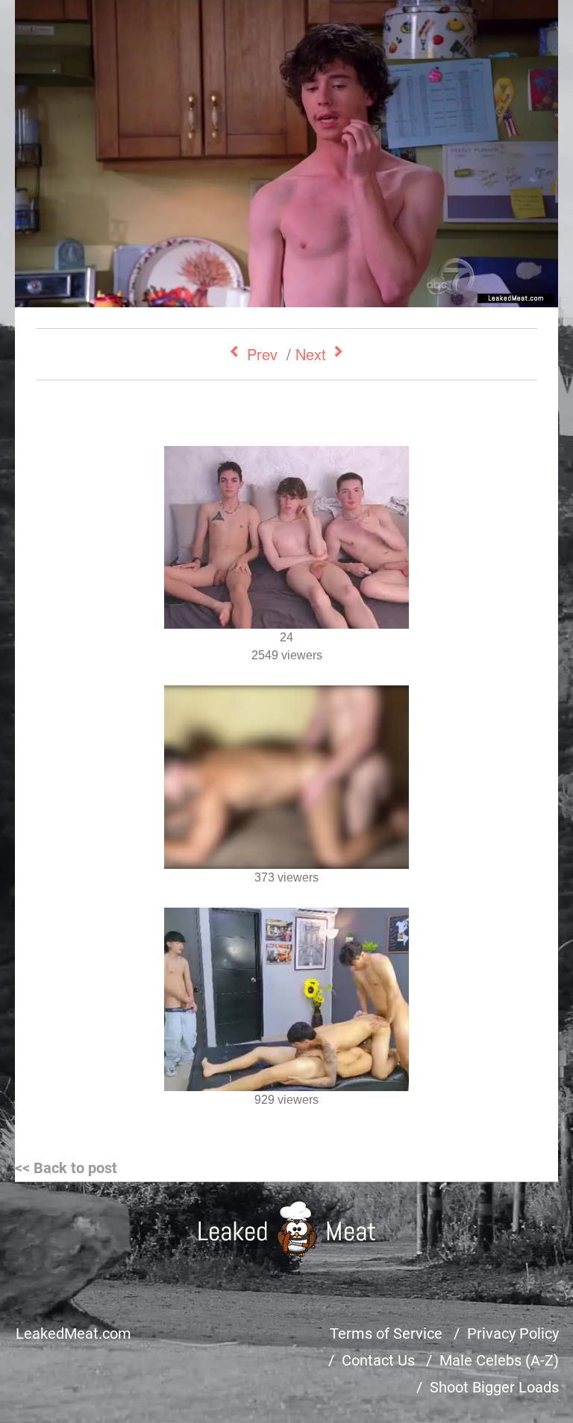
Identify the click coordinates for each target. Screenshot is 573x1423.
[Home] (286, 1228)
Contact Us (378, 1360)
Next (311, 354)
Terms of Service (386, 1333)
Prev (262, 354)
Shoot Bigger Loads (494, 1387)
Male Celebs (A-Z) (499, 1360)
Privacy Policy (513, 1333)
